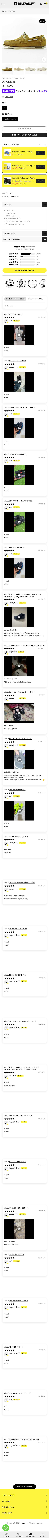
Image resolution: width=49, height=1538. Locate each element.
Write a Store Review (24, 270)
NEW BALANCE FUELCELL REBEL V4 (22, 407)
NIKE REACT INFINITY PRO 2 (20, 1393)
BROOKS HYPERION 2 (17, 790)
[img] (25, 246)
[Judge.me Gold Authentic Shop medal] (32, 283)
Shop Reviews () (35, 299)
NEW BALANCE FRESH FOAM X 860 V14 (24, 1439)
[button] (13, 254)
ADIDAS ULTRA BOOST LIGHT (20, 739)
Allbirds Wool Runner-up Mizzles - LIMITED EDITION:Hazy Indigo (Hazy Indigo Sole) (22, 595)
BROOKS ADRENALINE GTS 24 (20, 1116)
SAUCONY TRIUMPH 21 (18, 454)
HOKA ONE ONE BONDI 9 (18, 1208)
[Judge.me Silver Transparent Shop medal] (44, 283)
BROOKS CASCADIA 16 (17, 975)
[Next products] (44, 144)
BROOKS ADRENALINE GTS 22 (20, 501)
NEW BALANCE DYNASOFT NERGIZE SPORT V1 (27, 645)
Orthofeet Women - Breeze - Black (22, 883)
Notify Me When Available (24, 135)
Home (4, 11)
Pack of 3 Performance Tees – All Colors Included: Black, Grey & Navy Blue (23, 178)
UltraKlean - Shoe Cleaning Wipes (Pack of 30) (23, 152)
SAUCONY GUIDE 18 (16, 1255)
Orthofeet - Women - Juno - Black (21, 692)
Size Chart (9, 97)
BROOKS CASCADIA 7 (17, 547)
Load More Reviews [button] (24, 1486)
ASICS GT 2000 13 (15, 314)
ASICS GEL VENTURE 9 (17, 1162)
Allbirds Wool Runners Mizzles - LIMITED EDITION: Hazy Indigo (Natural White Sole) (21, 1068)
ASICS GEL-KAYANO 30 (17, 361)
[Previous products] (39, 144)
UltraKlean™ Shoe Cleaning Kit (23, 165)
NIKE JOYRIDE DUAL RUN (18, 836)
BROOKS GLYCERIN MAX (18, 1301)
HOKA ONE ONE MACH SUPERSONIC (23, 1021)
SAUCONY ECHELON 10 (18, 929)
